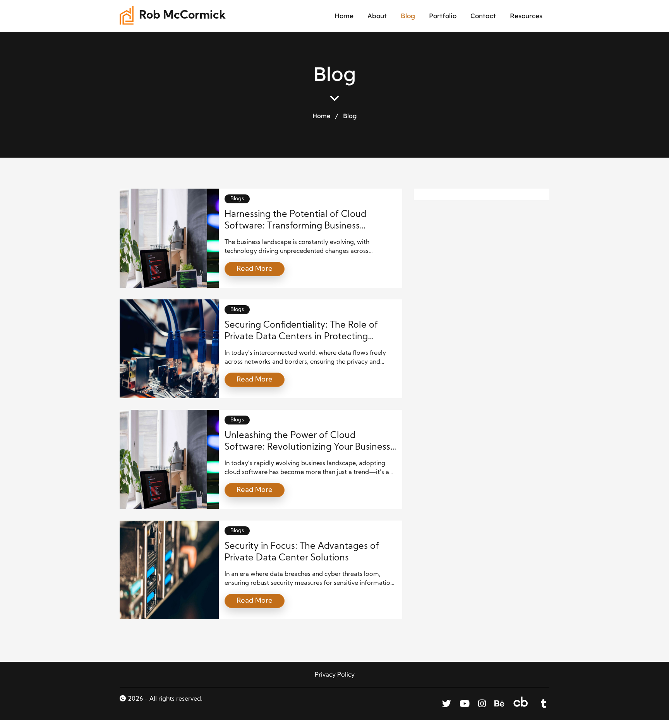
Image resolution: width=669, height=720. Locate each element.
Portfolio (442, 16)
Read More (255, 269)
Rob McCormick (182, 16)
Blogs (237, 199)
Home (343, 16)
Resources (526, 16)
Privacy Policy (335, 675)
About (377, 16)
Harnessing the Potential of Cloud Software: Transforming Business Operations (295, 226)
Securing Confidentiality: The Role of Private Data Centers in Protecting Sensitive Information (301, 337)
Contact (483, 16)
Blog (408, 16)
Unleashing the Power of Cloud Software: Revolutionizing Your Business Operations (307, 447)
